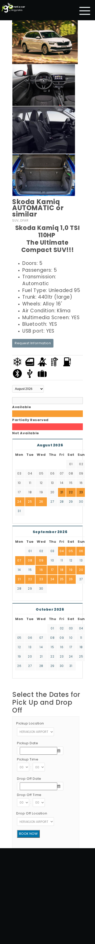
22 (30, 579)
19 (70, 570)
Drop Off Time (29, 794)
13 (81, 560)
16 (41, 570)
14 (19, 570)
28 (62, 501)
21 (19, 579)
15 (30, 570)
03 (52, 551)
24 (19, 501)
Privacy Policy (80, 925)
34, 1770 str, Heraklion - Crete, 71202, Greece (57, 913)
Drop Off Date (29, 778)
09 (41, 560)
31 (19, 511)
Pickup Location (30, 723)
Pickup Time (28, 759)
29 (71, 501)
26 (41, 501)
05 (71, 551)
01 (30, 551)
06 (81, 551)
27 (52, 501)
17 (52, 570)
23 (41, 579)
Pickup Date (27, 743)
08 (30, 560)
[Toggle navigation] (85, 11)
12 (70, 560)
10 (52, 560)
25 (30, 501)
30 (81, 501)
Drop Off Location (31, 813)
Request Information (33, 343)
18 (61, 570)
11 (62, 560)
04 (62, 551)
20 (81, 570)
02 (41, 551)
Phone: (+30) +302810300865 (67, 919)
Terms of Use (55, 925)
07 (19, 560)
